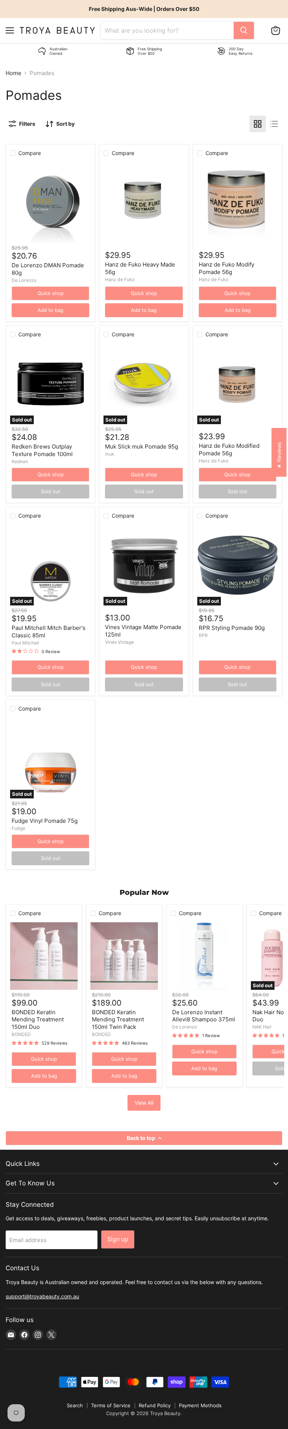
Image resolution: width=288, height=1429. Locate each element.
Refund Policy (155, 1405)
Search (75, 1405)
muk (109, 454)
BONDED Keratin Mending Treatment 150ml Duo (38, 1019)
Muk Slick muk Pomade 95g (141, 446)
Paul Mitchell (25, 643)
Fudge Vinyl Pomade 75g (45, 820)
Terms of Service (110, 1405)
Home (13, 73)
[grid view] (257, 124)
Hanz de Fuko (120, 279)
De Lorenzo (24, 280)
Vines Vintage (119, 642)
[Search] (244, 30)
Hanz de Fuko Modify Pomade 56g (226, 268)
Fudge (18, 828)
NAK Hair (262, 1027)
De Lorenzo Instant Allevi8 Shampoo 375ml (203, 1016)
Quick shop (51, 293)
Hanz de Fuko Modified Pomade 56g (229, 449)
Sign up (117, 1239)
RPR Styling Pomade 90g (232, 627)
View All (144, 1102)
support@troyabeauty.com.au (42, 1296)
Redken (20, 461)
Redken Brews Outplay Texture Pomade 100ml (42, 450)
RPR (203, 635)
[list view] (274, 124)
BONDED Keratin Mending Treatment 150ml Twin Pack (118, 1019)
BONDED (21, 1034)
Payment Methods (200, 1405)
